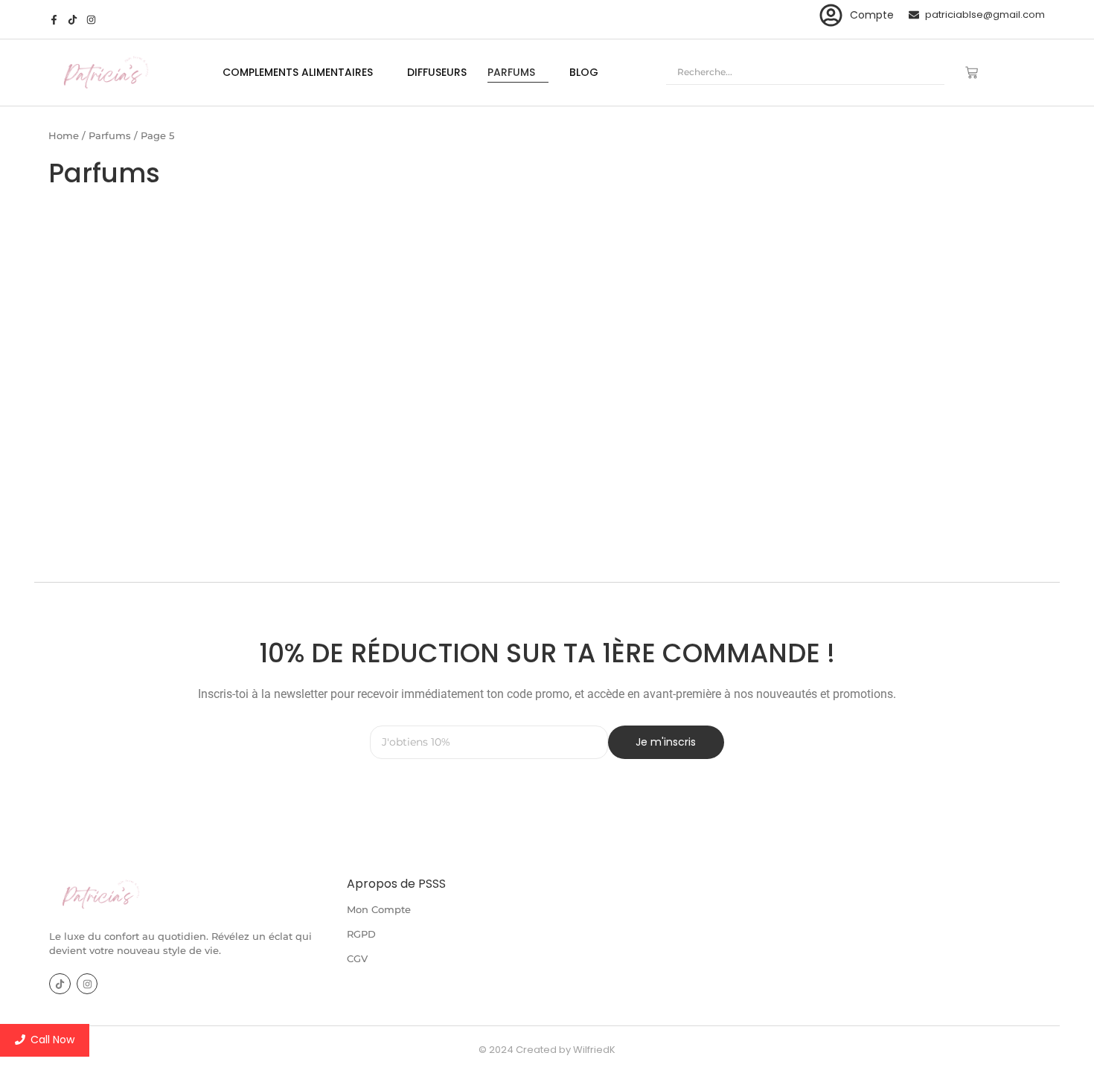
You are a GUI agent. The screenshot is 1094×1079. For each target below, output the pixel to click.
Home (63, 135)
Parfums (110, 135)
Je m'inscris (666, 741)
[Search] (926, 72)
